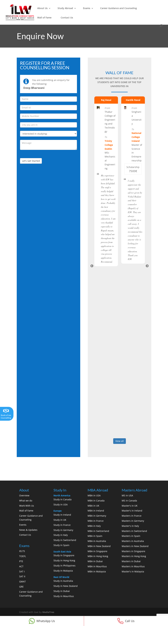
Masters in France (131, 515)
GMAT (22, 581)
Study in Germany (63, 530)
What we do (25, 500)
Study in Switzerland (64, 540)
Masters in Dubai (131, 561)
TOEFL (22, 556)
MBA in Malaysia (97, 571)
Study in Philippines (64, 565)
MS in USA (127, 495)
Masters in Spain (131, 535)
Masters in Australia (133, 541)
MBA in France (96, 520)
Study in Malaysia (63, 570)
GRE (21, 586)
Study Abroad (65, 8)
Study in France (62, 524)
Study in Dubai (61, 591)
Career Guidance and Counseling (118, 8)
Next (147, 266)
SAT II (22, 576)
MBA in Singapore (97, 551)
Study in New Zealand (65, 586)
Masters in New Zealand (135, 546)
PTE (21, 561)
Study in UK (59, 519)
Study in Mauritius (63, 596)
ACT (21, 566)
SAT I (22, 571)
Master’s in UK (129, 505)
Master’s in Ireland (132, 510)
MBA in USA (94, 495)
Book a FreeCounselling (6, 416)
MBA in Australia (97, 541)
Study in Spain (61, 545)
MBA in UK (93, 505)
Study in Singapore (63, 555)
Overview (24, 495)
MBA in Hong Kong (98, 556)
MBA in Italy (94, 525)
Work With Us (26, 505)
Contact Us (67, 17)
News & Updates (28, 529)
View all (119, 441)
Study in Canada (62, 499)
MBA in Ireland (96, 510)
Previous (92, 266)
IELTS (22, 551)
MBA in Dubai (95, 561)
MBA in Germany (97, 515)
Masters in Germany (133, 520)
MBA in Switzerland (98, 531)
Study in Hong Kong (64, 560)
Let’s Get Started (31, 160)
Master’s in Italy (130, 525)
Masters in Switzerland (134, 531)
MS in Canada (129, 500)
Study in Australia (63, 580)
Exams (86, 8)
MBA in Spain (95, 535)
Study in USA (60, 504)
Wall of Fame (44, 17)
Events (22, 524)
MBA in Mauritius (97, 566)
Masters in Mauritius (133, 566)
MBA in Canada (96, 500)
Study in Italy (60, 535)
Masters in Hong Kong (134, 556)
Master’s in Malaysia (133, 571)
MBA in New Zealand (99, 546)
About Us (42, 8)
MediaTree (48, 612)
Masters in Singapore (133, 551)
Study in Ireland (62, 514)
